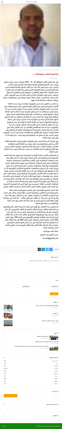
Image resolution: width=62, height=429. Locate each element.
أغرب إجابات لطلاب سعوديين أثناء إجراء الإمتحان (46, 342)
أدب (56, 363)
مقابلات (55, 381)
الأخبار (51, 70)
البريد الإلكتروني (54, 286)
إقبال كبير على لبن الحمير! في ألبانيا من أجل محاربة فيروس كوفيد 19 (31, 346)
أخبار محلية (54, 361)
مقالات (55, 383)
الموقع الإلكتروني (25, 286)
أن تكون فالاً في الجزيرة (42, 336)
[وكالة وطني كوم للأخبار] (31, 1)
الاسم (56, 280)
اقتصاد (55, 366)
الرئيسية (55, 70)
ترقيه (56, 376)
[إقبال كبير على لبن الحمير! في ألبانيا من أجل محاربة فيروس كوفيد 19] (53, 348)
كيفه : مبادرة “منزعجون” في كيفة (50, 321)
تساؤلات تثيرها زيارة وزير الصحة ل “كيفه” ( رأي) (47, 306)
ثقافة (56, 378)
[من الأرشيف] (8, 316)
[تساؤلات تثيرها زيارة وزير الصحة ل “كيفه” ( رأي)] (8, 308)
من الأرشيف (55, 314)
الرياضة (55, 373)
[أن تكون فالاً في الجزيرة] (53, 338)
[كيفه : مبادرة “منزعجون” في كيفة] (8, 323)
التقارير (55, 371)
